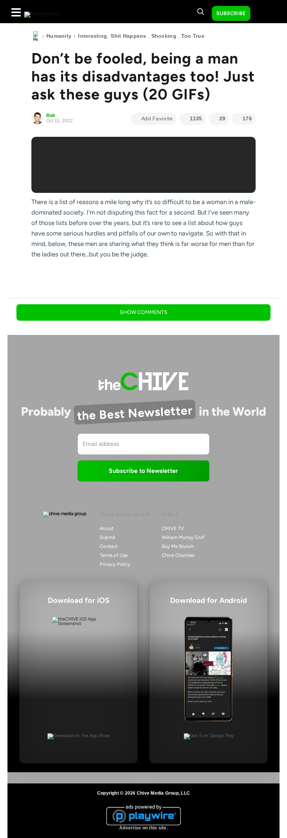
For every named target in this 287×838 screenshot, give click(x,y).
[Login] (262, 14)
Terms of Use (114, 555)
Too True (192, 36)
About (107, 528)
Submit (107, 537)
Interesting (92, 36)
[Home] (35, 36)
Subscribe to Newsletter (143, 470)
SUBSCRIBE (231, 13)
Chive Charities (178, 555)
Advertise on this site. (143, 828)
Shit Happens (128, 36)
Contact (109, 546)
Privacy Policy (115, 564)
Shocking (163, 36)
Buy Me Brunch (178, 546)
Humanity (58, 36)
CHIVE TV (173, 528)
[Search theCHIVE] (200, 11)
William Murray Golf (183, 537)
